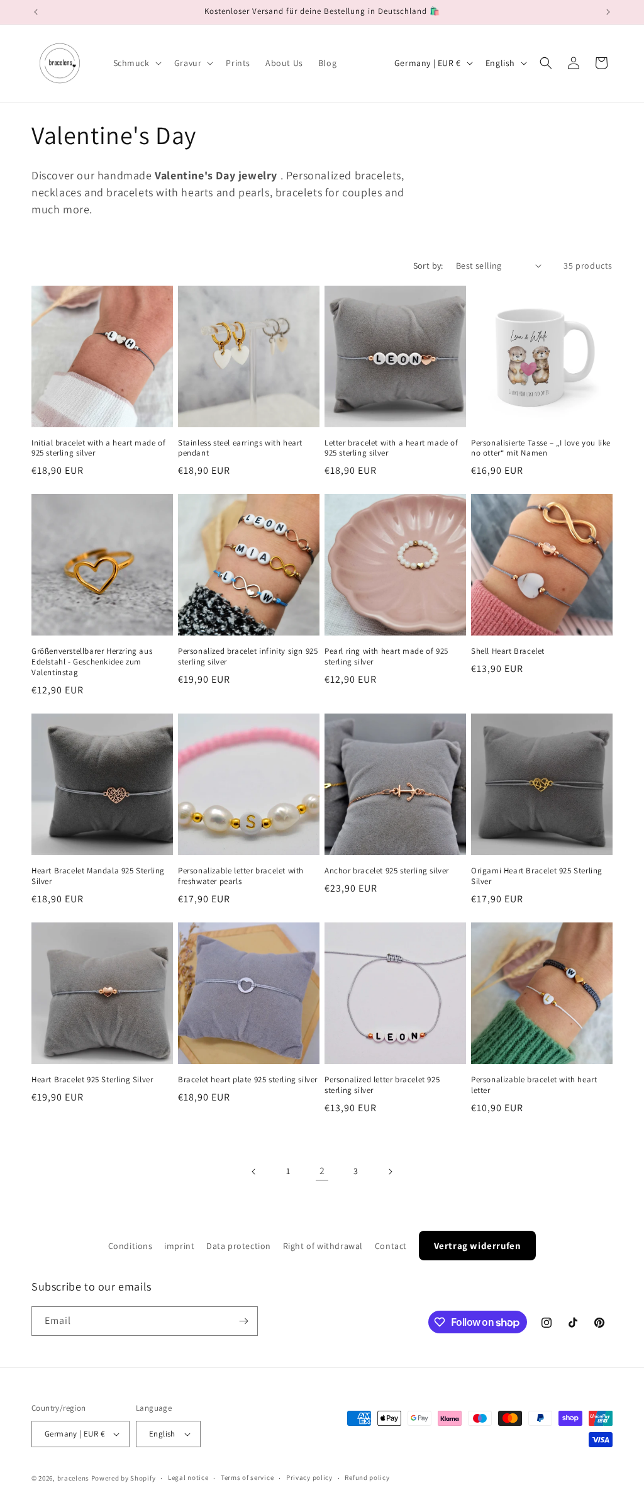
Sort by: (428, 265)
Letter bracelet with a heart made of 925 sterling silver (391, 448)
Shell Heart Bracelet (508, 651)
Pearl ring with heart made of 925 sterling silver (386, 656)
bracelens (73, 1478)
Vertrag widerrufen (477, 1246)
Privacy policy (309, 1477)
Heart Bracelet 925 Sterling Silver (92, 1080)
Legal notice (188, 1477)
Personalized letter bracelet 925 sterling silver (382, 1085)
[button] (136, 63)
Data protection (238, 1246)
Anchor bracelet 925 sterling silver (387, 871)
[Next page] (390, 1171)
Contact (391, 1246)
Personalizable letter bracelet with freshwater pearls (241, 876)
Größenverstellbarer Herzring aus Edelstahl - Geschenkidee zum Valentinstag (91, 662)
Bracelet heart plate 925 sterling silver (248, 1080)
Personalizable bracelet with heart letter (534, 1085)
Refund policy (367, 1477)
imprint (179, 1246)
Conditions (130, 1246)
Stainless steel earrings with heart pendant (240, 448)
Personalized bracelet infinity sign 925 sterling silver (248, 656)
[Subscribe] (243, 1321)
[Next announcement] (608, 12)
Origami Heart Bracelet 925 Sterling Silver (536, 876)
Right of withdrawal (323, 1246)
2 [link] (322, 1170)
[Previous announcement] (36, 12)
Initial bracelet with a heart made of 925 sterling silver (98, 448)
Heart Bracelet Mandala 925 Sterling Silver (98, 876)
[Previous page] (254, 1171)
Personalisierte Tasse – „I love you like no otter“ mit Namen (541, 448)
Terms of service (247, 1477)
